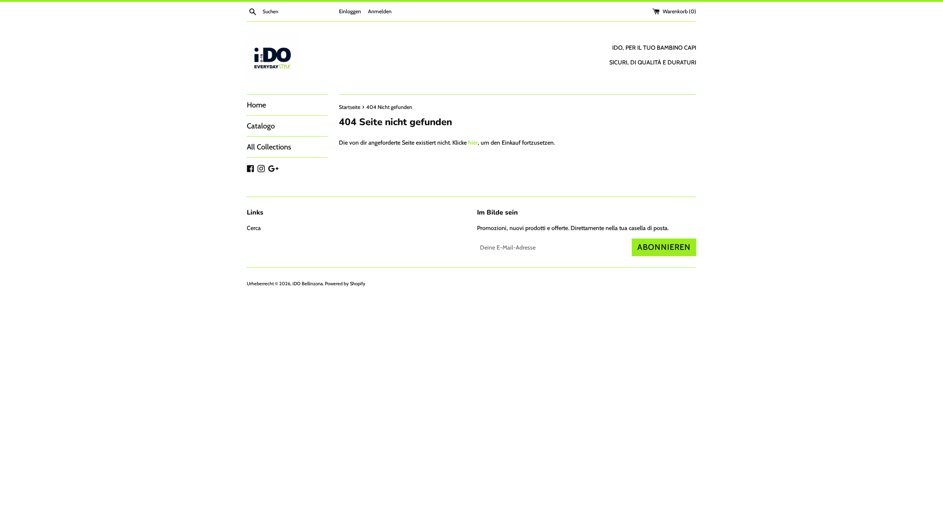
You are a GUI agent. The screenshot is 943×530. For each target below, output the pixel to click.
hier (473, 142)
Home (256, 104)
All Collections (269, 146)
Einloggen (350, 11)
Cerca (254, 228)
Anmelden (380, 11)
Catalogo (261, 125)
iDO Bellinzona (307, 283)
